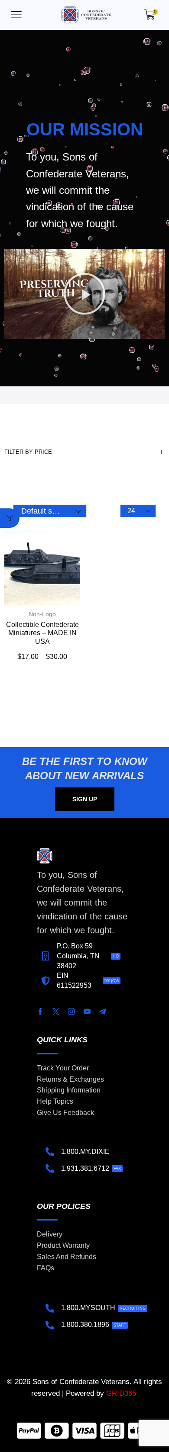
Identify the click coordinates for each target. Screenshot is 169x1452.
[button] (16, 15)
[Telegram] (102, 1011)
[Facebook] (40, 1011)
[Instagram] (71, 1011)
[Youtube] (87, 1011)
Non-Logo (42, 613)
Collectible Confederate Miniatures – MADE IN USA (42, 633)
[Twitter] (55, 1011)
